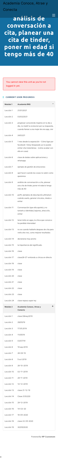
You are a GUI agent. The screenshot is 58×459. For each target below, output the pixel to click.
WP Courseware (48, 437)
